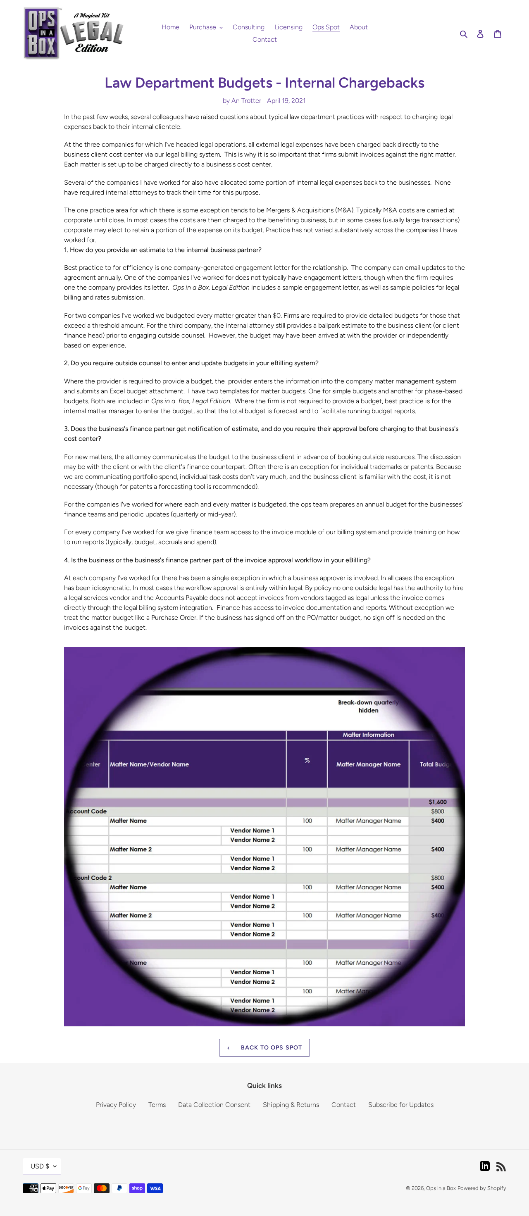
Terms (157, 1105)
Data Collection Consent (214, 1105)
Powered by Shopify (482, 1188)
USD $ (40, 1166)
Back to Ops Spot (270, 1047)
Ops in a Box (441, 1188)
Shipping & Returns (291, 1105)
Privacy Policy (116, 1105)
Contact (343, 1105)
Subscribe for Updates (401, 1105)
